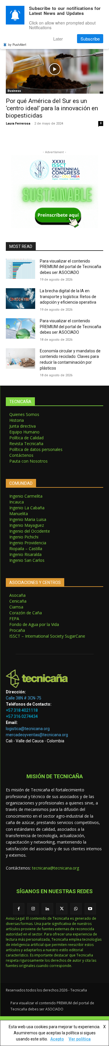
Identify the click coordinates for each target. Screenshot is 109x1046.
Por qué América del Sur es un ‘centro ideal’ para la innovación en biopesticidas (52, 108)
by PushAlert (17, 44)
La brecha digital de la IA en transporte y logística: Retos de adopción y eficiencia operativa (68, 296)
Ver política (80, 1039)
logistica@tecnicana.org (28, 728)
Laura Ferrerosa (18, 123)
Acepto (57, 1039)
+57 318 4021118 (22, 710)
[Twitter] (61, 908)
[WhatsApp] (76, 908)
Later (58, 39)
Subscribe (90, 39)
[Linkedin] (47, 908)
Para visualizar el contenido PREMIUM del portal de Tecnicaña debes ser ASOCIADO (70, 267)
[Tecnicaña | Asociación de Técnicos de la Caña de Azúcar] (54, 678)
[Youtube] (90, 908)
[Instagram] (33, 908)
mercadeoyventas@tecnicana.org (37, 734)
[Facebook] (18, 908)
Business (14, 90)
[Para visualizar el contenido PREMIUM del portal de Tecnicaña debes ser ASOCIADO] (20, 268)
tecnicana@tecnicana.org (55, 868)
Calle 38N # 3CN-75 (23, 698)
